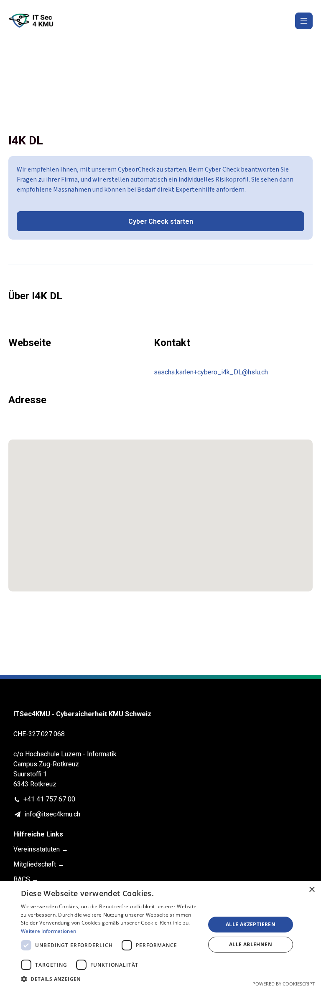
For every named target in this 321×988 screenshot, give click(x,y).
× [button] (311, 890)
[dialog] (160, 934)
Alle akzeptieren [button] (250, 924)
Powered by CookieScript (283, 983)
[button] (110, 978)
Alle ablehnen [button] (250, 944)
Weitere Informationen (48, 931)
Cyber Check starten (160, 221)
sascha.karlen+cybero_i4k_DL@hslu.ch (211, 372)
